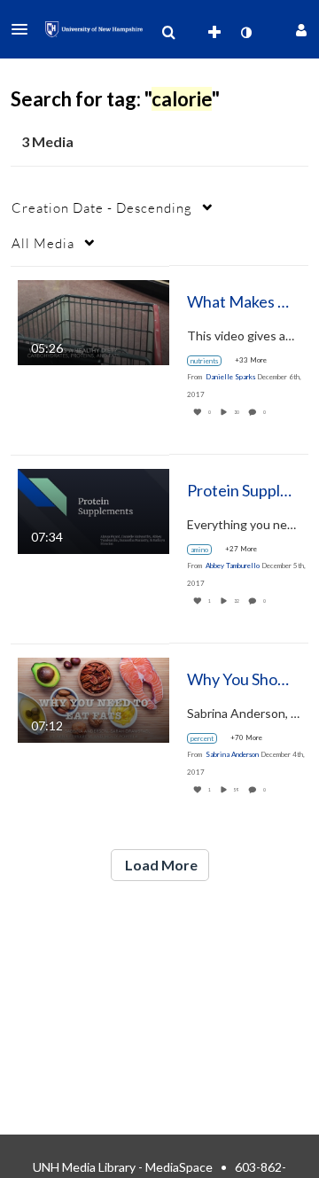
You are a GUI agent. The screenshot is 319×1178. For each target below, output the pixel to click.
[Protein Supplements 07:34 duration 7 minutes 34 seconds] (93, 509)
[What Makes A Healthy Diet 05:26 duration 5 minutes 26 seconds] (93, 320)
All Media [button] (43, 243)
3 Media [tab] (47, 141)
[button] (25, 29)
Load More (160, 864)
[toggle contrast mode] (245, 33)
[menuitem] (168, 33)
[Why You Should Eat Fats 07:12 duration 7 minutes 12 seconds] (93, 698)
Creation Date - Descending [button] (102, 207)
